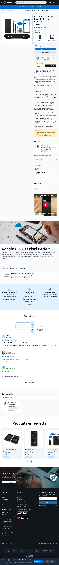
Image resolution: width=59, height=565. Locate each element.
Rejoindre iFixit (50, 65)
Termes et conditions (7, 519)
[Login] (57, 2)
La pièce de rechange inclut (41, 178)
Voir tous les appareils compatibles (42, 155)
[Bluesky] (51, 543)
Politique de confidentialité (8, 517)
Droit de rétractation (7, 521)
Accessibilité (5, 512)
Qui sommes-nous (6, 495)
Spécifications (38, 159)
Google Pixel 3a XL (20, 10)
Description (37, 91)
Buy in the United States (46, 49)
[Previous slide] (27, 461)
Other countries (49, 561)
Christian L (8, 367)
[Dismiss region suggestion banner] (55, 561)
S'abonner (48, 502)
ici (38, 113)
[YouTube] (45, 543)
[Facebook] (36, 543)
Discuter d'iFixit (5, 499)
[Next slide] (31, 461)
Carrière (4, 501)
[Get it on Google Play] (23, 517)
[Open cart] (53, 2)
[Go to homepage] (8, 2)
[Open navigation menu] (1, 2)
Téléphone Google (10, 10)
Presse (19, 495)
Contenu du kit (38, 183)
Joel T (7, 335)
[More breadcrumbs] (3, 10)
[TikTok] (33, 543)
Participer (19, 499)
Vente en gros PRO (21, 501)
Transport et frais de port (8, 526)
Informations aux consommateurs (6, 529)
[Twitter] (39, 543)
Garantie (4, 523)
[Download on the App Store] (22, 513)
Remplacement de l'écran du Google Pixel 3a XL (22, 273)
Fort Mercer (9, 352)
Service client (5, 497)
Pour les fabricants (21, 506)
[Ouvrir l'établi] (50, 2)
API (2, 504)
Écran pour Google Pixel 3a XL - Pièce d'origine (37, 10)
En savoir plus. (45, 59)
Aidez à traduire (5, 543)
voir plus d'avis (29, 382)
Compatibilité (38, 141)
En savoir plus (9, 482)
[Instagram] (42, 543)
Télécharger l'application (24, 509)
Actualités (19, 497)
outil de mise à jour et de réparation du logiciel (45, 116)
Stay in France (45, 52)
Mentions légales (6, 514)
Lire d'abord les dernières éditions (48, 505)
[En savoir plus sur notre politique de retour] (52, 85)
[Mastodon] (48, 543)
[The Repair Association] (56, 543)
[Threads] (53, 543)
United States (37, 561)
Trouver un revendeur (22, 504)
